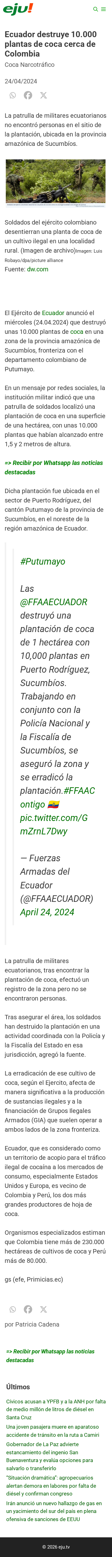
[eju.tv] (18, 9)
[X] (43, 95)
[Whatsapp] (12, 95)
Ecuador (53, 313)
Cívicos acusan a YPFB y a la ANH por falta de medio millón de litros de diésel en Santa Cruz (56, 1409)
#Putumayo (42, 561)
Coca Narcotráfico (29, 64)
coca (76, 331)
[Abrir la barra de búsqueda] (96, 9)
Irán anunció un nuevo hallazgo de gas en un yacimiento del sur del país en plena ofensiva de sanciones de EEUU (54, 1511)
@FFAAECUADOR (53, 602)
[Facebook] (28, 95)
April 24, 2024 (47, 912)
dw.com (38, 269)
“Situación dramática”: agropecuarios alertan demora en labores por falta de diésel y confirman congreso (51, 1486)
